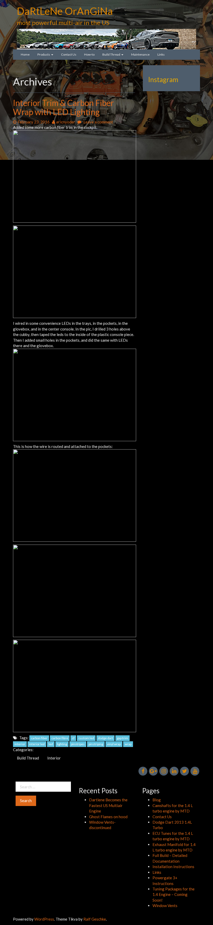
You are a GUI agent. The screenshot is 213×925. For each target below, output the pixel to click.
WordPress (44, 919)
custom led (86, 738)
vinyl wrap (114, 744)
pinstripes (78, 744)
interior (20, 744)
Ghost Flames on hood (108, 816)
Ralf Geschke (94, 919)
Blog (156, 799)
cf (73, 738)
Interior (54, 758)
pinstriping (96, 744)
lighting (62, 744)
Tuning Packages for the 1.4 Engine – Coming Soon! (173, 894)
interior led (37, 744)
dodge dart (105, 738)
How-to (89, 54)
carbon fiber (39, 738)
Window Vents (164, 905)
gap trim (122, 738)
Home (25, 54)
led (51, 744)
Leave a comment (98, 122)
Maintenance (140, 54)
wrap (128, 744)
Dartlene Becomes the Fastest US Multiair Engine (108, 805)
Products (44, 54)
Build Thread (111, 54)
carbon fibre (59, 738)
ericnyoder (65, 122)
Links (161, 54)
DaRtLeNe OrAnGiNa (65, 11)
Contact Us (68, 54)
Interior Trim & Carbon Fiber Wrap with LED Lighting (63, 107)
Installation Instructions (173, 866)
